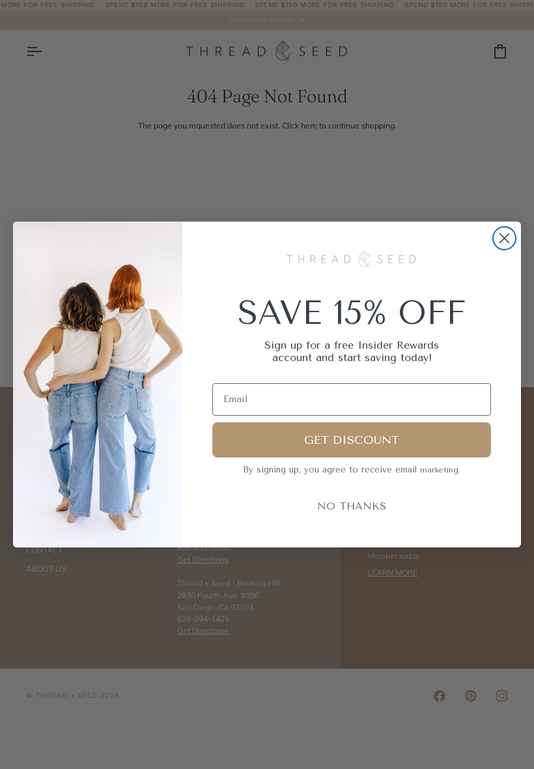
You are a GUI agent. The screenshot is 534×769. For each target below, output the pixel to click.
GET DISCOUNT (351, 440)
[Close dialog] (504, 238)
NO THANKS (351, 506)
